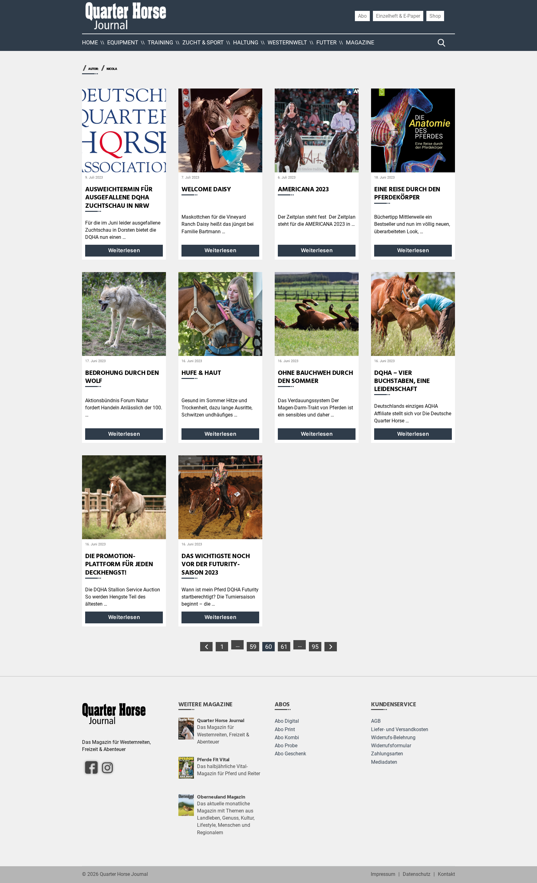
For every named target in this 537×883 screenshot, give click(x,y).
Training (160, 42)
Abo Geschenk (290, 754)
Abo (362, 16)
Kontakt (446, 874)
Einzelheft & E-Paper (398, 16)
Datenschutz (416, 874)
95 (315, 646)
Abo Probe (286, 746)
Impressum (383, 874)
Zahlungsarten (387, 754)
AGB (376, 721)
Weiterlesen (124, 250)
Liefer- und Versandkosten (399, 729)
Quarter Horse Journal (124, 874)
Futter (326, 42)
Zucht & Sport (203, 42)
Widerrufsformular (391, 746)
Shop (435, 16)
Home (90, 42)
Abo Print (285, 729)
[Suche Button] (441, 42)
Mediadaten (384, 762)
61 (284, 646)
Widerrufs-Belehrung (393, 737)
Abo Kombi (287, 737)
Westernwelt (287, 42)
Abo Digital (287, 721)
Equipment (122, 42)
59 (253, 646)
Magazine (360, 42)
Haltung (245, 42)
